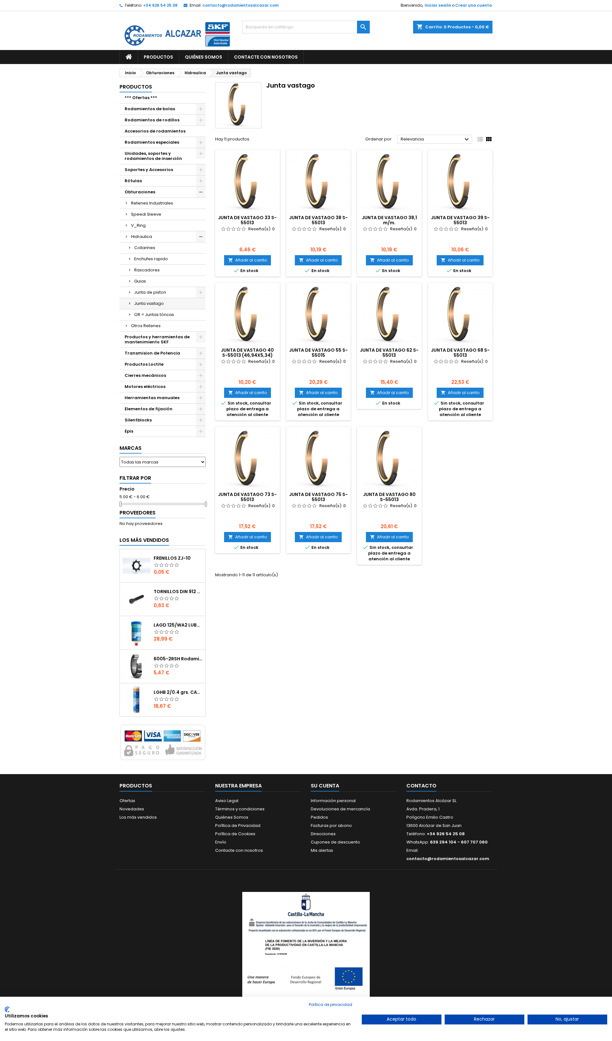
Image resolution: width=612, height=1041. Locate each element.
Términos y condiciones (240, 809)
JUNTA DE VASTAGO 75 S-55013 (318, 497)
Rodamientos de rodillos (152, 120)
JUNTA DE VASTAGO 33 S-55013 (247, 220)
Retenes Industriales (152, 203)
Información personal (333, 801)
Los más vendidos (144, 540)
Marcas (131, 448)
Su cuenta (325, 785)
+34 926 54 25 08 (160, 5)
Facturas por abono (331, 825)
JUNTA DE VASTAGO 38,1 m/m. (389, 220)
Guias (140, 281)
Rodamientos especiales (152, 142)
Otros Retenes (146, 326)
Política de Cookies (235, 834)
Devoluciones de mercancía (340, 809)
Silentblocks (138, 420)
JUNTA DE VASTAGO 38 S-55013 (318, 220)
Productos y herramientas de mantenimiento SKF (157, 339)
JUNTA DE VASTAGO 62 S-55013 (389, 352)
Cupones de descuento (335, 842)
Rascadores (147, 270)
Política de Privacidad (237, 825)
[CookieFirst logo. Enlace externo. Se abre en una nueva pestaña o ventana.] (7, 1009)
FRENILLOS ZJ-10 (172, 558)
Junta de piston (150, 292)
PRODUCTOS (158, 57)
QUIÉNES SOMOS (203, 57)
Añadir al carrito (247, 260)
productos (136, 86)
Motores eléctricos (145, 387)
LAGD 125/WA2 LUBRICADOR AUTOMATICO (178, 625)
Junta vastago (149, 303)
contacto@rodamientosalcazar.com (240, 5)
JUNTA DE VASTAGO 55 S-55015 (318, 352)
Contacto (421, 785)
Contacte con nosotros (239, 850)
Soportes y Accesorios (149, 170)
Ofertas (127, 801)
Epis (129, 431)
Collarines (144, 248)
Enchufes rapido (151, 259)
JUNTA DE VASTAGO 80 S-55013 (389, 497)
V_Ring (138, 225)
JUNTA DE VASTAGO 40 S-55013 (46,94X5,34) (247, 352)
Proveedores (138, 512)
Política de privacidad (330, 1004)
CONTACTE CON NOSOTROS (266, 57)
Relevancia (435, 139)
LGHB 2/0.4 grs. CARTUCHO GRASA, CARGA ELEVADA (178, 692)
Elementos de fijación (148, 409)
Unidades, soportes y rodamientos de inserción (153, 156)
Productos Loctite (144, 364)
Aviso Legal (226, 801)
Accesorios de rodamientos (155, 131)
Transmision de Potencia (152, 353)
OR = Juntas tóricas (154, 315)
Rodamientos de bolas (150, 109)
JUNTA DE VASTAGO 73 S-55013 (247, 497)
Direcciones (323, 834)
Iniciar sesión (438, 5)
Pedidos (319, 817)
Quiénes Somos (231, 817)
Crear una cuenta (473, 5)
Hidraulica (141, 236)
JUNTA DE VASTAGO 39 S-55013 (460, 220)
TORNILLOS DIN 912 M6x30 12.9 (178, 591)
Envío (220, 842)
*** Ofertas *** (141, 98)
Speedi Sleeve (146, 214)
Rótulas (133, 181)
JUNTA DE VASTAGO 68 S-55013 (460, 352)
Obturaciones (140, 192)
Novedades (132, 809)
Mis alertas (322, 850)
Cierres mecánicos (145, 375)
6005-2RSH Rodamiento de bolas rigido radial (178, 658)
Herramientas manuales (152, 398)
